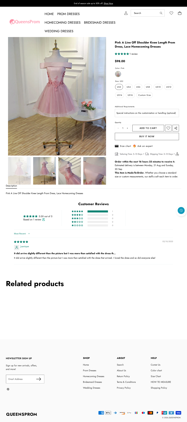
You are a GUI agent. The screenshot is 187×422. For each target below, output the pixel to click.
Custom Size (144, 95)
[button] (179, 13)
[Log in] (126, 13)
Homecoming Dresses (93, 376)
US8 (148, 86)
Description (11, 185)
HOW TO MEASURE (161, 382)
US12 (168, 86)
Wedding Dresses (91, 387)
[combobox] (147, 13)
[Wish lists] (171, 13)
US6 (138, 86)
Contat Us (155, 364)
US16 (130, 95)
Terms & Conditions (126, 382)
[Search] (161, 13)
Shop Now (108, 3)
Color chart (156, 370)
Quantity (118, 122)
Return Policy (123, 376)
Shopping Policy (159, 387)
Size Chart (156, 376)
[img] (21, 242)
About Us (121, 370)
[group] (19, 171)
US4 (129, 86)
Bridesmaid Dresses (92, 382)
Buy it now (146, 136)
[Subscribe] (38, 379)
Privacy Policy (124, 387)
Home (86, 364)
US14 (119, 95)
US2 (119, 86)
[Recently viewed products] (181, 210)
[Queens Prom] (24, 22)
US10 (158, 86)
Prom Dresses (89, 370)
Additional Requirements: (125, 106)
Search (120, 364)
